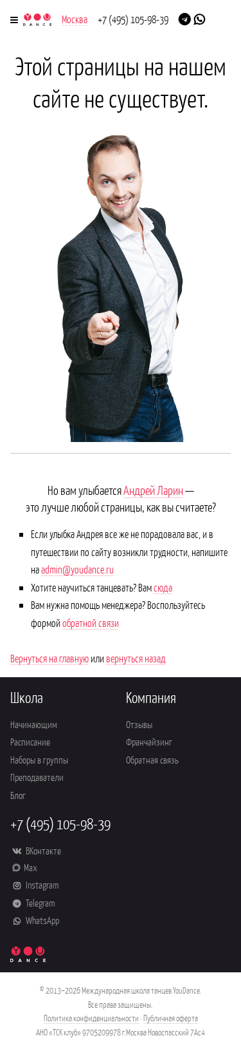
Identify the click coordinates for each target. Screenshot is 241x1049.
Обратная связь (152, 759)
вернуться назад (136, 657)
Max (30, 867)
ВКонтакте (42, 850)
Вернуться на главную (49, 657)
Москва (74, 18)
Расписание (30, 741)
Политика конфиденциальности (91, 1017)
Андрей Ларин (153, 489)
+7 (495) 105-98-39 (133, 18)
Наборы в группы (39, 759)
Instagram (41, 884)
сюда (163, 587)
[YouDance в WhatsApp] (199, 18)
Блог (18, 795)
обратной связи (90, 622)
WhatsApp (41, 920)
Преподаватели (37, 777)
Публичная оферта (170, 1017)
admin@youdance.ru (77, 569)
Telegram (39, 902)
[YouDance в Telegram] (185, 18)
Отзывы (139, 724)
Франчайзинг (149, 741)
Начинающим (33, 724)
